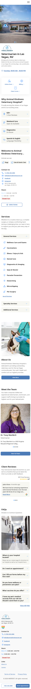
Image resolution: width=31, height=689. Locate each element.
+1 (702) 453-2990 (9, 634)
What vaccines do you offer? (13, 590)
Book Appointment (23, 686)
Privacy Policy (22, 674)
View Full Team (15, 453)
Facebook (7, 641)
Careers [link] (3, 667)
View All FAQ (25, 606)
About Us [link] (4, 664)
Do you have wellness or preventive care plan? (11, 583)
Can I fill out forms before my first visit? (13, 575)
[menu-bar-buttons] (28, 2)
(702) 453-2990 (8, 686)
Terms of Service (9, 674)
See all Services (7, 296)
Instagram (7, 644)
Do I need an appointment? (13, 568)
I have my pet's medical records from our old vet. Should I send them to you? (13, 598)
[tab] (14, 42)
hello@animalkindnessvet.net (13, 637)
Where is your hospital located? (11, 556)
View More (15, 377)
